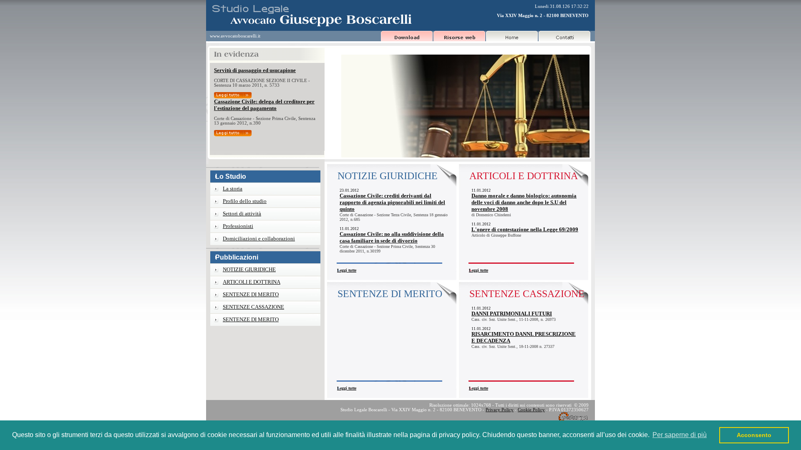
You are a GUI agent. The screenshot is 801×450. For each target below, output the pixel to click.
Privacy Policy (500, 410)
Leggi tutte (346, 270)
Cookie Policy (531, 410)
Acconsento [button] (754, 435)
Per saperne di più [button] (679, 434)
